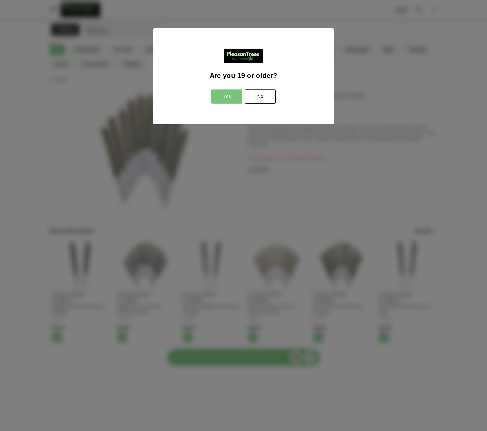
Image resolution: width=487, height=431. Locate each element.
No (260, 96)
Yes (227, 96)
